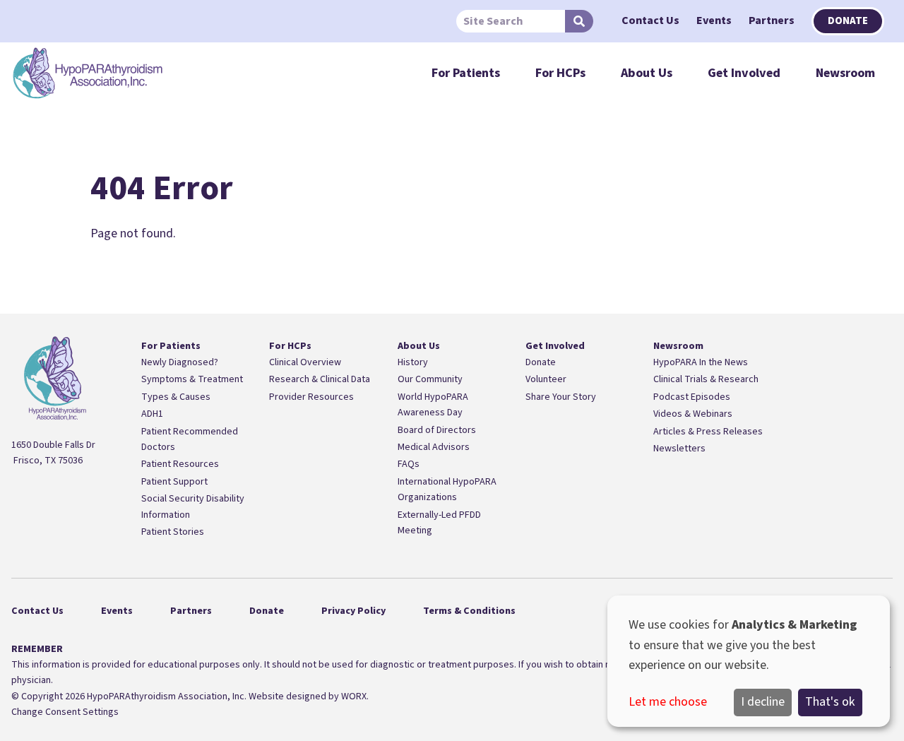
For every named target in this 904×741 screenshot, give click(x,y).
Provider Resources (311, 397)
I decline (763, 702)
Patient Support (174, 482)
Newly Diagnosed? (179, 362)
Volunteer (545, 379)
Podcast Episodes (691, 397)
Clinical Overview (305, 362)
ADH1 (152, 414)
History (413, 362)
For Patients (466, 73)
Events (714, 20)
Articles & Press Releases (708, 432)
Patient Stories (172, 532)
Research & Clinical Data (319, 379)
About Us (646, 73)
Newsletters (679, 448)
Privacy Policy (353, 611)
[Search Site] (579, 21)
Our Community (430, 379)
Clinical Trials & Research (706, 379)
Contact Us (650, 20)
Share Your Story (560, 397)
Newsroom (845, 73)
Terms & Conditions (469, 611)
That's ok (830, 702)
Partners (772, 20)
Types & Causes (175, 397)
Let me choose (668, 702)
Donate (848, 20)
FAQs (409, 464)
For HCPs (560, 73)
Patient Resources (180, 464)
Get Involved (744, 73)
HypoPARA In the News (700, 362)
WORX (354, 696)
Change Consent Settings (65, 712)
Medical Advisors (434, 447)
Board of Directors (437, 430)
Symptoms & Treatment (192, 379)
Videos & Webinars (692, 414)
